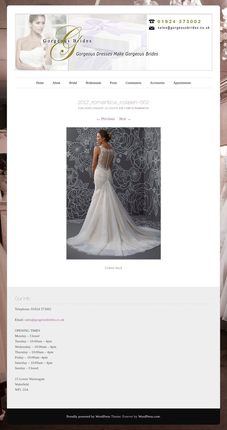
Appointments (182, 83)
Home (40, 83)
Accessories (157, 83)
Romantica (142, 108)
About (56, 83)
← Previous (105, 119)
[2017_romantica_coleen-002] (113, 193)
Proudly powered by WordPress (88, 416)
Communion (133, 83)
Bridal (73, 83)
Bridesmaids (93, 83)
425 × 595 (125, 108)
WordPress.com (149, 416)
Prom (113, 83)
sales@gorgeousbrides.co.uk (44, 320)
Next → (125, 119)
